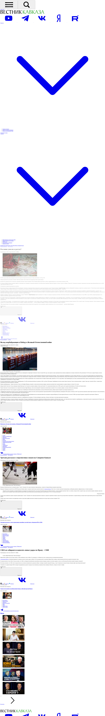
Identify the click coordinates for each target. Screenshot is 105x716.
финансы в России (6, 332)
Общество (4, 437)
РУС (1, 9)
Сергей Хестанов (6, 334)
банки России (5, 329)
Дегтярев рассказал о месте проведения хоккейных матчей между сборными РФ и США (21, 522)
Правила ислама (6, 243)
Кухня (22, 245)
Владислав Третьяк (6, 542)
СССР (4, 443)
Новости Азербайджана (7, 436)
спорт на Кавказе (6, 541)
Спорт (11, 245)
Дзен (3, 323)
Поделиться (19, 314)
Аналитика (2, 132)
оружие (4, 448)
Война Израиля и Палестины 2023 (9, 239)
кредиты (4, 331)
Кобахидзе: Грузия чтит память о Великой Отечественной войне (15, 424)
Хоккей (4, 537)
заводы (4, 450)
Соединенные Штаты (4, 581)
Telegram (12, 323)
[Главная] (22, 13)
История (4, 440)
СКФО (4, 538)
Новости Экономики (6, 327)
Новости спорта (6, 535)
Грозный (4, 539)
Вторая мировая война (7, 447)
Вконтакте (32, 323)
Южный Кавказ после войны (8, 240)
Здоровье (19, 245)
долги (4, 330)
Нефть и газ (5, 241)
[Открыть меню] (9, 4)
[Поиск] (26, 4)
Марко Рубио (5, 628)
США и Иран (5, 629)
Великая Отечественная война (8, 441)
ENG (3, 9)
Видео (16, 245)
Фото (14, 245)
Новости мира (5, 623)
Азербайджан (5, 445)
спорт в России (5, 540)
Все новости (10, 246)
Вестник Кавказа (3, 246)
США (4, 627)
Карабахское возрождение (5, 245)
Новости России (6, 534)
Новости (7, 323)
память (4, 449)
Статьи (6, 132)
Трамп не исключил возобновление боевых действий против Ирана (16, 610)
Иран (4, 626)
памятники (5, 446)
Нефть (4, 439)
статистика (5, 328)
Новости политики (6, 438)
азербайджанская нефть (7, 442)
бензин (4, 444)
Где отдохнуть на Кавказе (7, 242)
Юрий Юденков (6, 333)
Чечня (4, 536)
